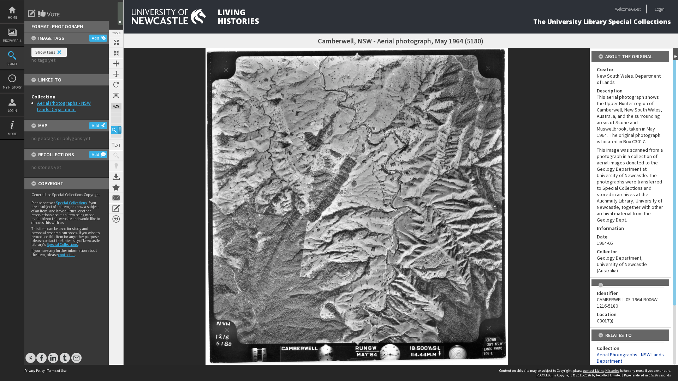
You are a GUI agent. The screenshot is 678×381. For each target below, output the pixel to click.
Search (12, 64)
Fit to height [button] (116, 74)
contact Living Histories (601, 370)
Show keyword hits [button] (116, 155)
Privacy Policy (34, 370)
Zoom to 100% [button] (116, 95)
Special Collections (71, 202)
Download (116, 176)
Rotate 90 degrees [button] (116, 84)
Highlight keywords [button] (116, 166)
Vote (49, 13)
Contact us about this (116, 198)
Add (95, 38)
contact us (66, 254)
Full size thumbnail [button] (116, 42)
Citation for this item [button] (116, 219)
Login (12, 110)
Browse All (12, 40)
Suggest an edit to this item (32, 13)
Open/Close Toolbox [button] (120, 13)
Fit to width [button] (116, 63)
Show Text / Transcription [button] (116, 145)
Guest (636, 9)
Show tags (45, 52)
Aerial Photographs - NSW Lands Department (64, 106)
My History (12, 87)
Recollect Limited (609, 375)
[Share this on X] (30, 354)
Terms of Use (56, 370)
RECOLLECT (544, 375)
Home (12, 17)
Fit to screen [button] (116, 53)
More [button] (12, 134)
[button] (116, 130)
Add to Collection (116, 187)
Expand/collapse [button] (675, 54)
